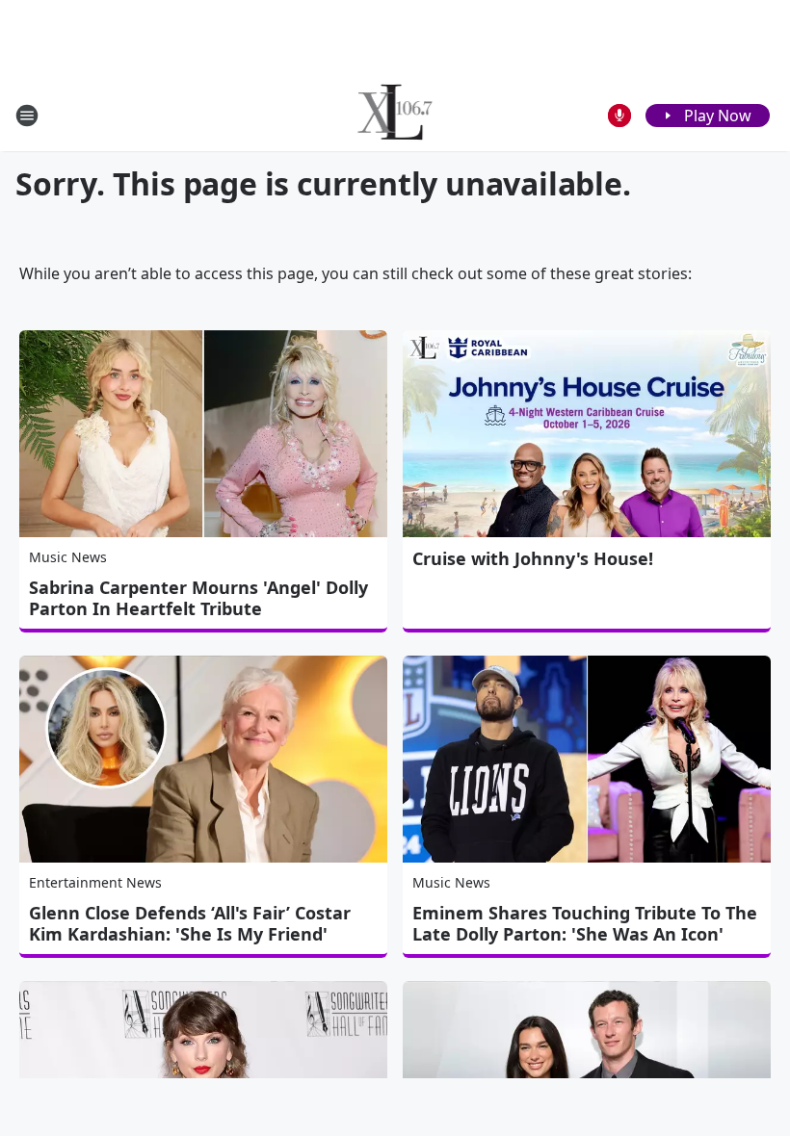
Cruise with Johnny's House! (532, 558)
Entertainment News (95, 882)
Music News (68, 557)
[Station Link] (395, 115)
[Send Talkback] (619, 115)
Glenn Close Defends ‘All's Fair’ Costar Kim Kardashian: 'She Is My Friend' (190, 923)
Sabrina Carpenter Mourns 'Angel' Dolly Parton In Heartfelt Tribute (198, 598)
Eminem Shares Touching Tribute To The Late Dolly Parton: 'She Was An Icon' (584, 923)
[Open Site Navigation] (27, 115)
